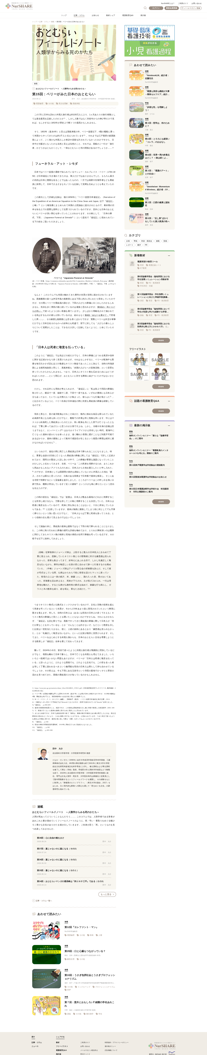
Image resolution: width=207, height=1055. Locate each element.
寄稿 (135, 241)
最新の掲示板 (142, 425)
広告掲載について (111, 1050)
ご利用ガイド (183, 3)
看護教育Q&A (127, 15)
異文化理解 (63, 103)
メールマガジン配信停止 (89, 1050)
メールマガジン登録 (192, 8)
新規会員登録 (171, 8)
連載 (52, 22)
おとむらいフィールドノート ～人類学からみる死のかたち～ (61, 89)
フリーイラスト (62, 1046)
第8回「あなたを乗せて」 (97, 315)
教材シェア (110, 15)
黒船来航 (76, 103)
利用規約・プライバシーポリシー (117, 1042)
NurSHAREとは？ (168, 3)
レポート (129, 245)
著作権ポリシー (110, 1046)
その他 (51, 103)
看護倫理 (39, 103)
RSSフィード (85, 1054)
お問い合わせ (197, 3)
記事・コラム (79, 15)
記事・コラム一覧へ (44, 901)
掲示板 (143, 15)
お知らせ (95, 15)
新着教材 (139, 255)
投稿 (165, 241)
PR (146, 245)
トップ (64, 15)
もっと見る (106, 894)
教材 (58, 1042)
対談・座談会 (146, 241)
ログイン (156, 8)
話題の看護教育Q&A (146, 400)
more (161, 340)
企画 (128, 241)
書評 (139, 245)
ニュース (35, 1046)
